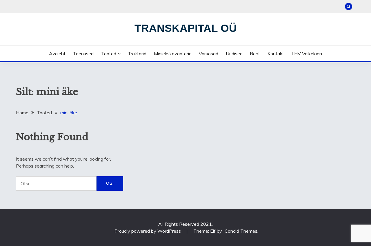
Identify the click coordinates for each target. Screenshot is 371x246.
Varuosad (208, 53)
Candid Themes (241, 231)
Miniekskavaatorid (173, 53)
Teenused (83, 53)
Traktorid (137, 53)
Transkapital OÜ (185, 28)
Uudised (234, 53)
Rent (255, 53)
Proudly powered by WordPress (148, 231)
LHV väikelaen (307, 53)
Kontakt (276, 53)
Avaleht (57, 53)
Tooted (108, 53)
